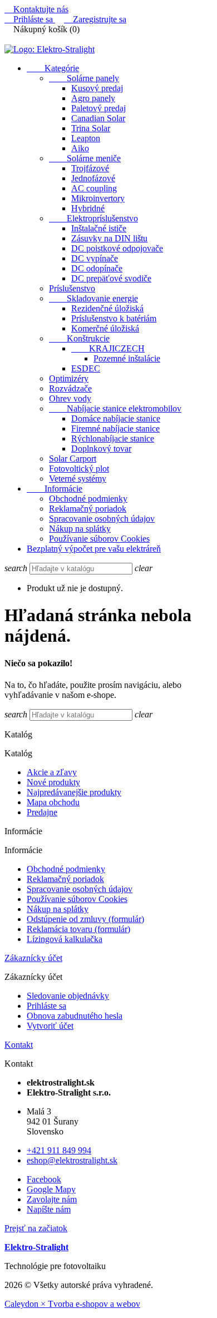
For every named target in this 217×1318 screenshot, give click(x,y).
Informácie (54, 488)
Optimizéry (68, 378)
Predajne (42, 812)
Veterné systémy (77, 478)
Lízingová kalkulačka (64, 939)
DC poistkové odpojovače (117, 248)
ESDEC (85, 368)
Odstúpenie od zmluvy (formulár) (85, 919)
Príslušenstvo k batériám (113, 318)
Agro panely (93, 98)
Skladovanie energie (93, 298)
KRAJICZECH (108, 348)
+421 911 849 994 (59, 1150)
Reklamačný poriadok (87, 508)
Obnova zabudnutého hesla (74, 1015)
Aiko (80, 148)
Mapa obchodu (53, 802)
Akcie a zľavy (52, 772)
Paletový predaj (98, 108)
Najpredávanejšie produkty (74, 792)
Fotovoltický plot (79, 468)
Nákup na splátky (80, 528)
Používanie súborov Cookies (99, 538)
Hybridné (88, 208)
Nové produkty (53, 782)
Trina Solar (90, 128)
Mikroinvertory (98, 198)
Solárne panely (84, 78)
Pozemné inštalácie (126, 358)
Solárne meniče (85, 158)
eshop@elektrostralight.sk (72, 1160)
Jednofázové (93, 178)
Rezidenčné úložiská (107, 308)
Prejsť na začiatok (35, 1228)
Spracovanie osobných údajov (102, 518)
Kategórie (53, 68)
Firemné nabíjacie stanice (115, 428)
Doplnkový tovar (101, 448)
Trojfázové (90, 168)
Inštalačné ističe (98, 228)
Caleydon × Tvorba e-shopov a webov (72, 1304)
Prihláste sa (46, 1005)
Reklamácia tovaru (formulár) (78, 929)
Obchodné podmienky (88, 498)
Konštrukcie (79, 338)
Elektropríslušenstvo (93, 218)
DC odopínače (96, 268)
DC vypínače (94, 258)
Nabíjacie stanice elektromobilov (115, 408)
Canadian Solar (98, 118)
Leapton (85, 138)
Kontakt (18, 1044)
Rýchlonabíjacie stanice (112, 438)
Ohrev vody (70, 398)
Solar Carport (72, 458)
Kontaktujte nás (36, 9)
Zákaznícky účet (33, 958)
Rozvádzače (70, 388)
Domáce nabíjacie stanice (115, 418)
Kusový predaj (97, 88)
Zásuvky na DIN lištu (109, 238)
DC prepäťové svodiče (111, 278)
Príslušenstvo (72, 288)
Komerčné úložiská (105, 328)
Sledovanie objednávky (68, 995)
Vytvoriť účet (50, 1025)
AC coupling (94, 188)
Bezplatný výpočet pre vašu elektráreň (94, 548)
